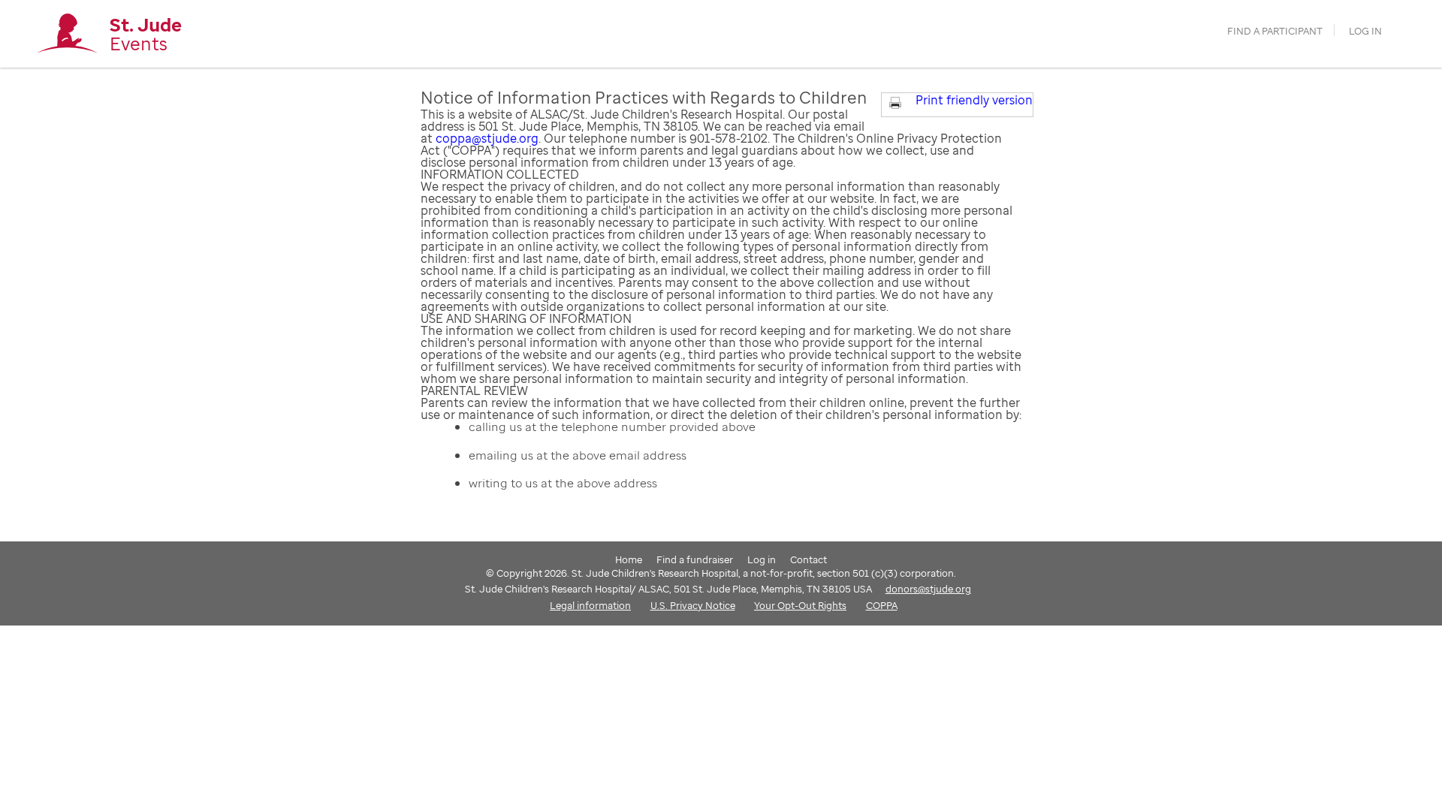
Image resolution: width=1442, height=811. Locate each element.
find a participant (1275, 31)
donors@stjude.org (928, 588)
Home (628, 559)
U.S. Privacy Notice (692, 605)
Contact (808, 559)
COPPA (881, 605)
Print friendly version (974, 100)
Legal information (590, 605)
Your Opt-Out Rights (800, 605)
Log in (1365, 31)
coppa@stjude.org (487, 138)
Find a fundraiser (694, 559)
